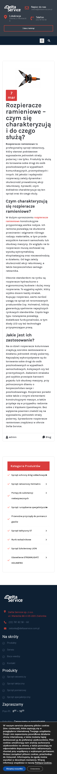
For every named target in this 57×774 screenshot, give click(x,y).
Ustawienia (35, 768)
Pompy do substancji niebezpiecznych (22, 496)
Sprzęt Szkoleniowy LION (24, 548)
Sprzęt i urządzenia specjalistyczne (29, 507)
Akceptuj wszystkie (14, 768)
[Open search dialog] (49, 40)
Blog (48, 437)
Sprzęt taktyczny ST (21, 530)
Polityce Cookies (43, 762)
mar (11, 95)
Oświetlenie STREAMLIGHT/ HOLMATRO (25, 560)
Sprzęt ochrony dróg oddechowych (29, 475)
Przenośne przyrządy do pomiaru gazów (28, 519)
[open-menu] (42, 40)
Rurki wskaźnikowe (21, 539)
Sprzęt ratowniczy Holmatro (26, 484)
